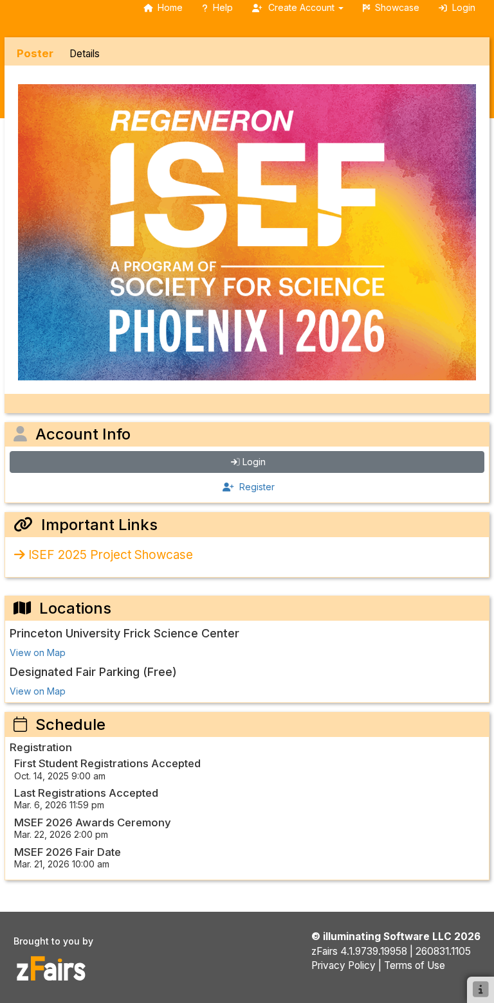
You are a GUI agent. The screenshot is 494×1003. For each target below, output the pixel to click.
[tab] (35, 54)
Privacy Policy (343, 965)
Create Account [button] (301, 7)
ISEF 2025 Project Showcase (110, 554)
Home (170, 7)
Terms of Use (414, 965)
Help (223, 7)
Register (256, 486)
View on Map (38, 652)
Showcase (397, 7)
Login (254, 461)
